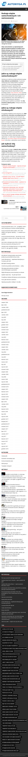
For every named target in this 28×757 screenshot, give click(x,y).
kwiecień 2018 (4, 409)
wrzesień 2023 (5, 329)
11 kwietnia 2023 (6, 21)
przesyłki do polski (7, 692)
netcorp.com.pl (5, 295)
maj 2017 (3, 436)
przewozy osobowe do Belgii (9, 695)
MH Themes (22, 755)
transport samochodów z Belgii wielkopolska (14, 731)
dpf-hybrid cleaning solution (8, 263)
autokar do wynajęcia (8, 632)
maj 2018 (3, 406)
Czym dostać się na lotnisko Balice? (13, 539)
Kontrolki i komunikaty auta (8, 458)
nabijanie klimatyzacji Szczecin (10, 670)
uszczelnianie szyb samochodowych (11, 737)
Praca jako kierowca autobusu (8, 279)
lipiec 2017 (4, 431)
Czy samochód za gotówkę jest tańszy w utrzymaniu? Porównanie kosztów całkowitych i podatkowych (13, 507)
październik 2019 (5, 384)
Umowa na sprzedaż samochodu (10, 734)
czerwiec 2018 (4, 404)
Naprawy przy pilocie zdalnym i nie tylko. (11, 282)
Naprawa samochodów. (6, 597)
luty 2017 (3, 443)
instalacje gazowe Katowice (9, 656)
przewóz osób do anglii (8, 701)
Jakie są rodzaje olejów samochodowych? (12, 66)
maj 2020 (3, 377)
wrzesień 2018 (5, 396)
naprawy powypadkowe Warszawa (11, 681)
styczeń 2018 (4, 416)
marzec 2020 (4, 379)
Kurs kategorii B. (7, 173)
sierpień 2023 (4, 332)
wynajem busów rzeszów (8, 748)
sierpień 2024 (4, 322)
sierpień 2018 (4, 399)
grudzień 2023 (4, 324)
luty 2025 (3, 319)
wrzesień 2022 (5, 344)
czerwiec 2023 (4, 334)
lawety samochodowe (8, 662)
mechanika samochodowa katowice (11, 665)
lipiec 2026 (4, 305)
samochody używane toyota (9, 706)
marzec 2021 (4, 362)
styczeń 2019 (4, 394)
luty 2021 (3, 364)
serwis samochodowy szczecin (10, 714)
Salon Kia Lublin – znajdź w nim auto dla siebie (11, 621)
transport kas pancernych (9, 728)
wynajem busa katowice (8, 745)
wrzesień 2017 (5, 426)
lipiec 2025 (4, 312)
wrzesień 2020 (5, 369)
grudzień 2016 (4, 448)
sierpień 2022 (4, 347)
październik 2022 (5, 342)
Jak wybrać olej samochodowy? (10, 69)
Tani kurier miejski (7, 723)
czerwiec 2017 (4, 434)
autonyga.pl (14, 21)
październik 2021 (5, 354)
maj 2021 (3, 357)
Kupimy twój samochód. (6, 599)
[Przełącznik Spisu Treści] (20, 64)
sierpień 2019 (4, 389)
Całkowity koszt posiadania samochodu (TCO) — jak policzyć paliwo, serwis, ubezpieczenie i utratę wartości (13, 561)
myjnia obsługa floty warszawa (10, 667)
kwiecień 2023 (4, 339)
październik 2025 (5, 310)
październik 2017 (5, 424)
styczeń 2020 (4, 382)
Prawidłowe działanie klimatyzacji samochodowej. (13, 277)
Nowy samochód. (5, 610)
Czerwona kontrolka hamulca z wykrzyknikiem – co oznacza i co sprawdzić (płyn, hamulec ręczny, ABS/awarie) (13, 486)
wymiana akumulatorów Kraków (10, 742)
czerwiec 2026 (4, 307)
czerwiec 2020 (4, 374)
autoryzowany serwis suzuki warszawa (12, 634)
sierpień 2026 (4, 302)
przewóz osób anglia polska (9, 698)
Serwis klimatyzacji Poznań (9, 709)
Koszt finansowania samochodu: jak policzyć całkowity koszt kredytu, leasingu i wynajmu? (12, 519)
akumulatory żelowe (7, 629)
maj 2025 (3, 317)
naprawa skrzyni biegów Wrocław (11, 679)
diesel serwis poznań (7, 651)
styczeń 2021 (4, 367)
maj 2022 (3, 352)
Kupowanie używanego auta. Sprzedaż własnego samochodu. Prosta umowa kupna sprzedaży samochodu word (13, 189)
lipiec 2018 (4, 401)
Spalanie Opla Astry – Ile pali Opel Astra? (11, 274)
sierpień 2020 (4, 372)
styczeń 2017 (4, 446)
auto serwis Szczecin (7, 637)
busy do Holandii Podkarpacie (10, 645)
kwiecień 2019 (4, 391)
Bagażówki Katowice (7, 643)
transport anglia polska (8, 725)
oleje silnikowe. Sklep (16, 92)
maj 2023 (3, 337)
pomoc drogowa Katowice (9, 684)
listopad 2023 (4, 327)
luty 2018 (3, 414)
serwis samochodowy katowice (10, 712)
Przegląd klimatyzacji (8, 690)
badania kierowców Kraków (9, 640)
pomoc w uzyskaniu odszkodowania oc (12, 687)
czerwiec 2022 (4, 349)
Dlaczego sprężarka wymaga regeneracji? (10, 578)
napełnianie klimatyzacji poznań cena (12, 673)
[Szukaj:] (14, 218)
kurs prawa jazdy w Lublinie (9, 659)
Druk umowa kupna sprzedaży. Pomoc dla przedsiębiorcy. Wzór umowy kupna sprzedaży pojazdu (13, 549)
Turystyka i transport (6, 466)
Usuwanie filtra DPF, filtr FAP (7, 605)
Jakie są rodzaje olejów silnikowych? (11, 68)
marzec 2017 (4, 441)
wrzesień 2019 (5, 386)
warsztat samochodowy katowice (11, 739)
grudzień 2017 (4, 419)
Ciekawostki (4, 456)
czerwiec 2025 (4, 314)
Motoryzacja (4, 463)
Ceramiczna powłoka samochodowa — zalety (12, 266)
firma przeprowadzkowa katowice (11, 654)
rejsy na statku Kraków (8, 703)
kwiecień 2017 (4, 439)
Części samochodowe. (6, 607)
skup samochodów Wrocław (9, 717)
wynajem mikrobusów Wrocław (10, 750)
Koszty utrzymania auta (7, 461)
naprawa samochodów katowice (10, 676)
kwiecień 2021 (4, 359)
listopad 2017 (4, 421)
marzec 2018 (4, 411)
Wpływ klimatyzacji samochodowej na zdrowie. (12, 272)
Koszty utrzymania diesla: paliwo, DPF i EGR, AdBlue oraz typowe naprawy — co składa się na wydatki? (13, 232)
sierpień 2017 (4, 429)
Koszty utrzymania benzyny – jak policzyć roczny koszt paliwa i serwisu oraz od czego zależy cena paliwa (13, 238)
